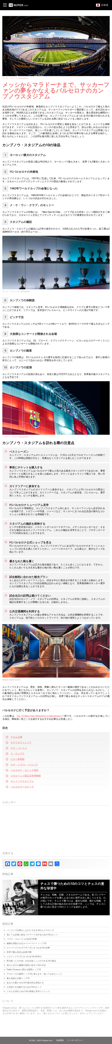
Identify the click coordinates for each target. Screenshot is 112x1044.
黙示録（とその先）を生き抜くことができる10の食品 (31, 961)
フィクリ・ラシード (10, 437)
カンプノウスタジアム (22, 781)
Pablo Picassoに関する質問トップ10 (24, 969)
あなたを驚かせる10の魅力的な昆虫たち (25, 982)
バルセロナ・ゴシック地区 (24, 770)
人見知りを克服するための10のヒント (24, 987)
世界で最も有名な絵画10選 (19, 952)
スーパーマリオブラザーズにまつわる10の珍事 (28, 948)
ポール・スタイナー (10, 78)
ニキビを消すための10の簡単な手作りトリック (28, 991)
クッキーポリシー (75, 1040)
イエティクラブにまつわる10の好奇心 (24, 956)
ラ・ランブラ (17, 753)
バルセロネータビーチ (22, 786)
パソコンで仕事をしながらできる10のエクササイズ (30, 930)
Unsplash (24, 78)
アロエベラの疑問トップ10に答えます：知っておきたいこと (34, 974)
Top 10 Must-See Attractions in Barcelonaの (39, 716)
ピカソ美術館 (17, 759)
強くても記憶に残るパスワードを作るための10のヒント (32, 934)
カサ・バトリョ (18, 748)
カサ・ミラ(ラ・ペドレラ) (24, 764)
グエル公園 (16, 737)
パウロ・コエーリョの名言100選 (22, 939)
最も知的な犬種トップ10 (18, 978)
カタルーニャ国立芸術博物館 (25, 775)
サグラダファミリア (21, 742)
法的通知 (60, 1040)
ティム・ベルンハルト (11, 291)
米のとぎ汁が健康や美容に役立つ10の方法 (26, 965)
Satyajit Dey (7, 680)
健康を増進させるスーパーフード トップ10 (26, 943)
